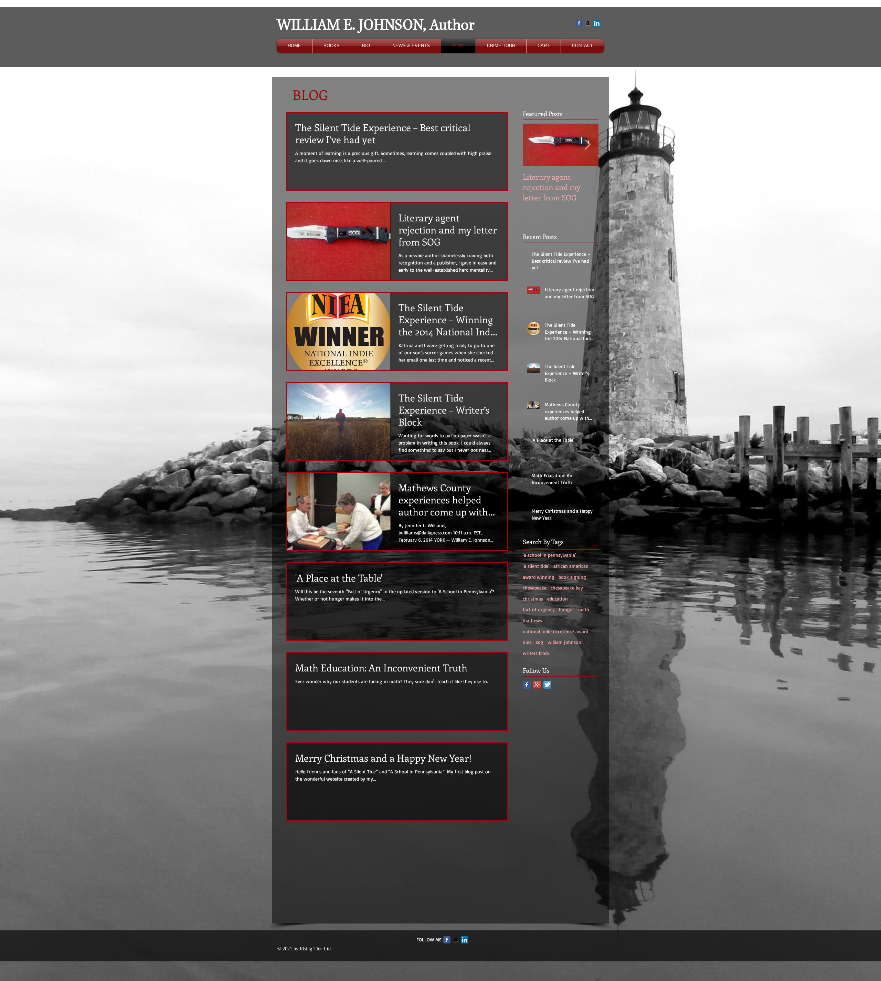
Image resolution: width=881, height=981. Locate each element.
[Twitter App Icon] (547, 685)
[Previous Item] (534, 144)
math (583, 609)
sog (539, 642)
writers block (536, 653)
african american (570, 566)
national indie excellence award (555, 631)
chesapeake (534, 588)
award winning (538, 577)
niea (527, 642)
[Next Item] (587, 144)
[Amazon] (588, 23)
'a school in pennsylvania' (549, 555)
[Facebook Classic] (579, 23)
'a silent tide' (536, 566)
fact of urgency (539, 609)
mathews (532, 620)
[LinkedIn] (597, 23)
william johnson (564, 642)
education (557, 599)
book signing (572, 577)
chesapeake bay (567, 588)
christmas (533, 599)
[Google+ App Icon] (537, 685)
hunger (566, 609)
